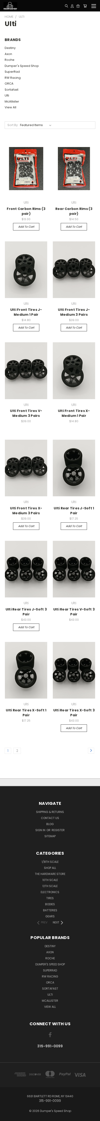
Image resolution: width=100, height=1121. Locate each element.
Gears (50, 916)
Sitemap (50, 836)
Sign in (40, 830)
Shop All (50, 868)
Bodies (50, 904)
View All (10, 107)
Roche (9, 60)
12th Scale (50, 886)
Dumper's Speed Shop (22, 66)
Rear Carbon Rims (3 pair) (74, 211)
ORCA (9, 83)
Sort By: (12, 125)
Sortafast (11, 89)
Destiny (10, 48)
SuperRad (12, 71)
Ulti (7, 95)
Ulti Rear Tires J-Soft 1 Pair (74, 510)
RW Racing (13, 77)
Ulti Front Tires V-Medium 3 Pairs (26, 413)
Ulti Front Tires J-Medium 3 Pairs (74, 312)
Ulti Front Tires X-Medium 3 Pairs (26, 510)
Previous (7, 1116)
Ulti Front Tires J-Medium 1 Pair (26, 312)
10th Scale (50, 880)
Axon (8, 54)
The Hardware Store (50, 874)
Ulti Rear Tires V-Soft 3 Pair (74, 612)
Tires (50, 898)
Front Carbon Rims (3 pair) (26, 211)
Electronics (50, 892)
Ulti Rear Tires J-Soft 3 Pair (26, 612)
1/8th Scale (50, 862)
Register (58, 830)
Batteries (50, 910)
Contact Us (50, 818)
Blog (50, 824)
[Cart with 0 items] (85, 6)
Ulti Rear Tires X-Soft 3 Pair (74, 712)
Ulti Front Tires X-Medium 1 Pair (74, 413)
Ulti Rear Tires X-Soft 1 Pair (26, 712)
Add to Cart (26, 227)
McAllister (12, 101)
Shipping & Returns (50, 812)
